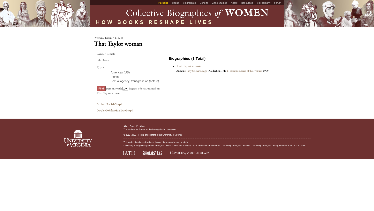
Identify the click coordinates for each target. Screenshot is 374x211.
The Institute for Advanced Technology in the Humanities (149, 129)
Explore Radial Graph (109, 104)
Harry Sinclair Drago (196, 70)
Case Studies (219, 2)
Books (175, 2)
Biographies (189, 2)
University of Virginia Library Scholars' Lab (272, 145)
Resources (247, 2)
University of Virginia (172, 135)
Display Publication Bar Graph (115, 110)
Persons (163, 2)
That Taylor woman (188, 66)
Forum (277, 2)
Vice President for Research (206, 145)
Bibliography (264, 2)
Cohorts (204, 2)
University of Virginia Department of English (143, 145)
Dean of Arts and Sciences (178, 145)
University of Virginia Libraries (236, 145)
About (234, 2)
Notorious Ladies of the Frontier (244, 70)
